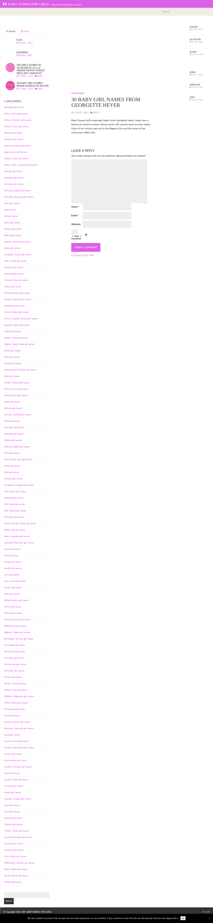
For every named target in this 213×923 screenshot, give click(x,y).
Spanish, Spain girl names (16, 780)
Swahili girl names (12, 792)
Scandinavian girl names (15, 760)
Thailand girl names (13, 825)
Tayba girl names (12, 812)
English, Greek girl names (16, 338)
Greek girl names (12, 421)
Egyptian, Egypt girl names (16, 325)
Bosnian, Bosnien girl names (17, 242)
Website (76, 224)
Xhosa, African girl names (16, 876)
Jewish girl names (12, 549)
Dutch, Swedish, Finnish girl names (20, 319)
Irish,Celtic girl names (14, 517)
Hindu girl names (12, 466)
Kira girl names (11, 556)
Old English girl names (14, 645)
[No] (209, 918)
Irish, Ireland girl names (15, 511)
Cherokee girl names (13, 274)
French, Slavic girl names (15, 396)
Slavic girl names (12, 773)
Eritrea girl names (12, 351)
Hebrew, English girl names (17, 447)
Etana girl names (12, 357)
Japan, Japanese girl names (17, 536)
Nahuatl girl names (13, 613)
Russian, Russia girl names (16, 741)
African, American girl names (17, 120)
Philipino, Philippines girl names (19, 696)
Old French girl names (14, 652)
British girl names (12, 248)
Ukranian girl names (13, 844)
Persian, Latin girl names (15, 690)
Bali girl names (11, 216)
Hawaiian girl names (13, 434)
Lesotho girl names (13, 588)
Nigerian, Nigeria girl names (17, 632)
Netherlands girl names (15, 626)
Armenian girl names (14, 178)
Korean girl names (12, 562)
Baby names (77, 93)
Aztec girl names (12, 203)
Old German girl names (15, 664)
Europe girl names (12, 363)
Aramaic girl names (13, 171)
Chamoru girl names (13, 267)
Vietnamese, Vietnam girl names (19, 863)
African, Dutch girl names (16, 127)
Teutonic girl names (13, 818)
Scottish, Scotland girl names (18, 767)
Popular (12, 31)
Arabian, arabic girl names (16, 159)
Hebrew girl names (13, 440)
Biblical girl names (12, 235)
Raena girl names (12, 716)
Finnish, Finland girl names (16, 383)
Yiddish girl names (12, 882)
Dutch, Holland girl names (16, 312)
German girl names (13, 408)
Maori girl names (12, 594)
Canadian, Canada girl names (17, 255)
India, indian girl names (15, 492)
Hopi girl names (11, 472)
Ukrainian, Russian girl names (18, 837)
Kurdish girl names (13, 568)
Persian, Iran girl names (15, 684)
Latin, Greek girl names (15, 581)
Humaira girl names (13, 479)
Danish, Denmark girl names (17, 299)
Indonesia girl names (14, 498)
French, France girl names (16, 389)
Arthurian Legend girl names (17, 191)
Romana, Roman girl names (17, 722)
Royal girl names (12, 735)
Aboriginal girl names (14, 107)
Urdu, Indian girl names (15, 857)
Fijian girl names (11, 376)
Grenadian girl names (14, 428)
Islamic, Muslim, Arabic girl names (20, 524)
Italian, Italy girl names (14, 530)
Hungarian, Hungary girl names (19, 485)
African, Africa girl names (16, 114)
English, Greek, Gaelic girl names (19, 344)
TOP (207, 912)
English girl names (12, 331)
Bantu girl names (12, 223)
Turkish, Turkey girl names (16, 831)
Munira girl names (12, 607)
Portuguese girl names (14, 709)
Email (75, 215)
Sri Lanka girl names (13, 786)
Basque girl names (12, 229)
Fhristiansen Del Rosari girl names (20, 370)
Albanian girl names (13, 133)
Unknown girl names (14, 850)
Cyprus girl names (12, 287)
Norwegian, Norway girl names (19, 639)
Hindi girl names (11, 453)
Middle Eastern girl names (16, 600)
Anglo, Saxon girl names (15, 152)
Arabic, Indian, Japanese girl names (20, 165)
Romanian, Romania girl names (19, 728)
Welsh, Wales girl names (15, 869)
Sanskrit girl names (13, 754)
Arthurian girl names (13, 184)
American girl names (13, 139)
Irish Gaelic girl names (14, 504)
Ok (183, 918)
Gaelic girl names (12, 402)
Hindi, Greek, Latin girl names (18, 460)
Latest (26, 31)
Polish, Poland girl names (16, 703)
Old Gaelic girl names (14, 658)
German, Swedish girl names (17, 415)
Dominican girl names (14, 306)
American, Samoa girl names (17, 146)
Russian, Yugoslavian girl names (19, 748)
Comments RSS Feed (82, 255)
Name (75, 207)
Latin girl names (11, 575)
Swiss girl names (12, 805)
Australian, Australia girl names (18, 197)
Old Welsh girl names (14, 671)
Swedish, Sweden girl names (17, 799)
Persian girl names (12, 677)
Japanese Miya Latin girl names (19, 543)
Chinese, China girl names (16, 280)
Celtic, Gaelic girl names (15, 261)
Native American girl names (17, 620)
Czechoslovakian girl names (17, 293)
